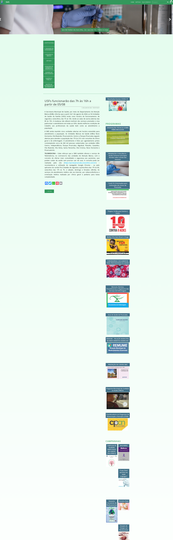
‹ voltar (49, 191)
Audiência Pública (86, 78)
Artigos (86, 61)
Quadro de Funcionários (86, 72)
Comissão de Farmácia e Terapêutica (86, 66)
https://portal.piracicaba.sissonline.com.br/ (80, 163)
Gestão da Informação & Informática (86, 84)
